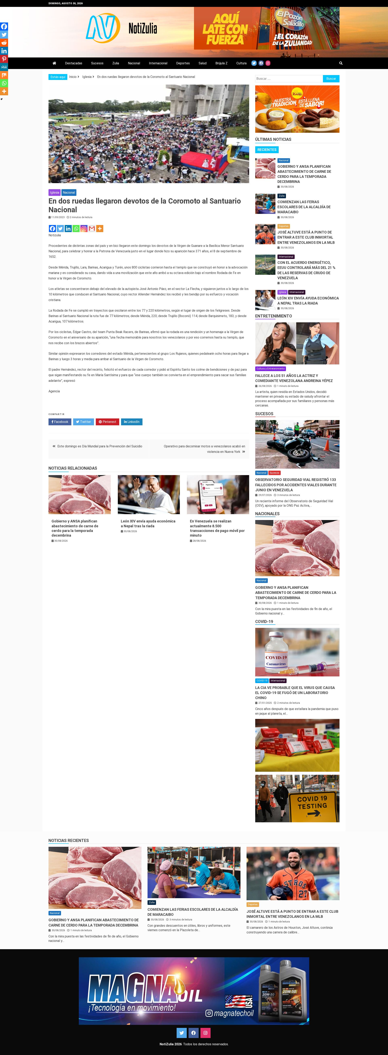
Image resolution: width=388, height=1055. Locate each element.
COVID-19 (264, 621)
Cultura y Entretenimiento (271, 368)
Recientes (266, 150)
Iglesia (54, 192)
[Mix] (4, 75)
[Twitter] (60, 228)
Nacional (134, 63)
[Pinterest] (4, 59)
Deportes (183, 63)
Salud (203, 63)
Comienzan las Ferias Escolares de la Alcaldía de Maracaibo (304, 207)
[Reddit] (4, 43)
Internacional (158, 63)
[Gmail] (91, 228)
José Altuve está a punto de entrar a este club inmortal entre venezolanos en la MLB (306, 237)
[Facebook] (52, 228)
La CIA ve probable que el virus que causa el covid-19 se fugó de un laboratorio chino (295, 693)
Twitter (85, 422)
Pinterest (109, 422)
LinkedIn (133, 422)
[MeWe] (4, 67)
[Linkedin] (68, 228)
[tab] (267, 149)
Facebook (60, 422)
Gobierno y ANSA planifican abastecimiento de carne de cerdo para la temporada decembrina (295, 592)
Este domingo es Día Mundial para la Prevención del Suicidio (99, 446)
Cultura (241, 63)
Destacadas (73, 63)
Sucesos (97, 63)
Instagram (205, 1033)
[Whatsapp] (76, 228)
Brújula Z (221, 63)
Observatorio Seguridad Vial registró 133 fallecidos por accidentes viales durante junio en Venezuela (295, 485)
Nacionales (267, 513)
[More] (99, 228)
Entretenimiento (273, 316)
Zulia (115, 63)
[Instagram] (84, 228)
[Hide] (1, 99)
